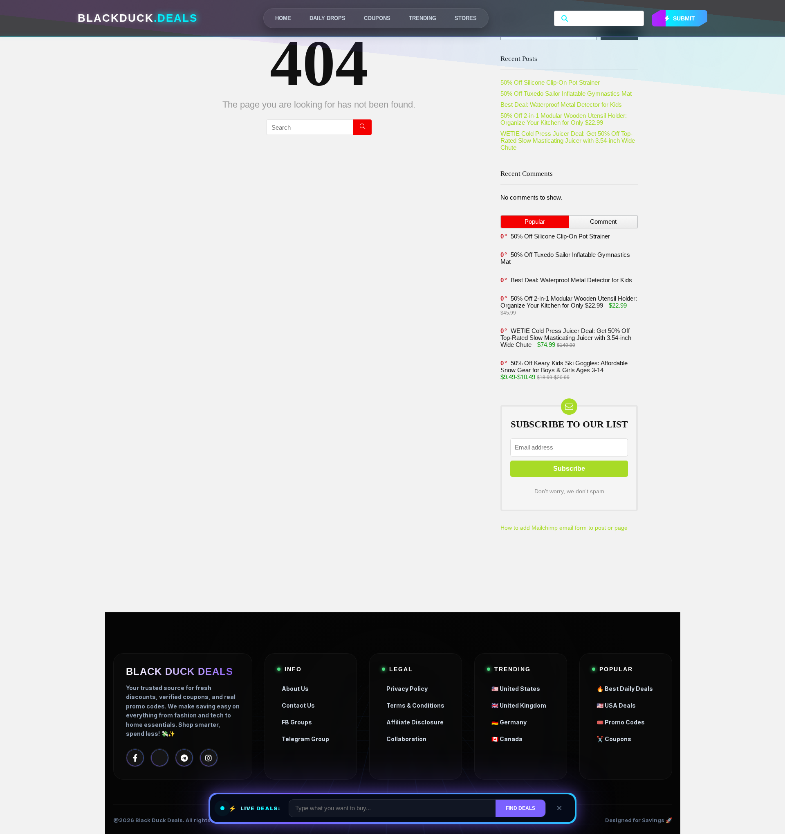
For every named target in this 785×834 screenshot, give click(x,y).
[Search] (362, 127)
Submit (683, 18)
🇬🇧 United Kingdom (518, 705)
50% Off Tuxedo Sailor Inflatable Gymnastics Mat (566, 93)
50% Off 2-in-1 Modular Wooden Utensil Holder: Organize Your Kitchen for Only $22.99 (563, 119)
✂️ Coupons (614, 738)
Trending (422, 18)
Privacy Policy (407, 688)
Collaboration (406, 738)
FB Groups (297, 722)
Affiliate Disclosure (415, 722)
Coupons (377, 18)
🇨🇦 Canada (507, 738)
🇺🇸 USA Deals (616, 705)
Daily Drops (327, 18)
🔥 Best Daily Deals (625, 688)
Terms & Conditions (415, 705)
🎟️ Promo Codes (621, 722)
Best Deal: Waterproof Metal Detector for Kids (561, 104)
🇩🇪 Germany (509, 722)
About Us (295, 688)
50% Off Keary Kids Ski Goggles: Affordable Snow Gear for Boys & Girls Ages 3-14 (564, 366)
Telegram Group (305, 738)
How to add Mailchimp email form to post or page (564, 527)
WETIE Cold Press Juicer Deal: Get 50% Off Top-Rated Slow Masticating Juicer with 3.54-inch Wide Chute (567, 140)
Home (283, 18)
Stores (466, 18)
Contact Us (298, 705)
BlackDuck (137, 18)
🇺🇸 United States (515, 688)
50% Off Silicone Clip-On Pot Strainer (550, 82)
